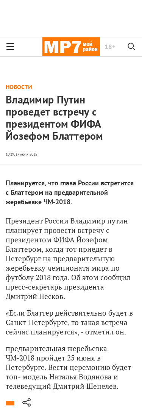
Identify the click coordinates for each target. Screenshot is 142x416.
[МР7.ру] (71, 46)
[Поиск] (132, 46)
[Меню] (10, 46)
